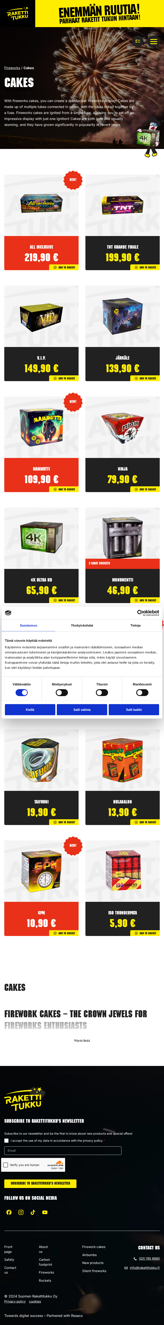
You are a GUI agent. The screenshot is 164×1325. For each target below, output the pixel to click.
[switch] (62, 692)
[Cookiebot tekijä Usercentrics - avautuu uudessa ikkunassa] (140, 613)
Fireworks (12, 68)
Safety (9, 1260)
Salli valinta (82, 709)
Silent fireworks (94, 1271)
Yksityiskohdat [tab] (82, 625)
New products (93, 1263)
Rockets (45, 1280)
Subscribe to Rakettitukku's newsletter (40, 1184)
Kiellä (30, 709)
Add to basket (67, 267)
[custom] (9, 1212)
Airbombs (89, 1255)
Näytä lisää (82, 1040)
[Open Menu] (154, 42)
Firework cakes (93, 1247)
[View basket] (138, 41)
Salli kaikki (134, 709)
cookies (35, 1301)
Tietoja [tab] (135, 625)
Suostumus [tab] (28, 625)
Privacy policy (15, 1301)
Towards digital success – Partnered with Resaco (43, 1315)
